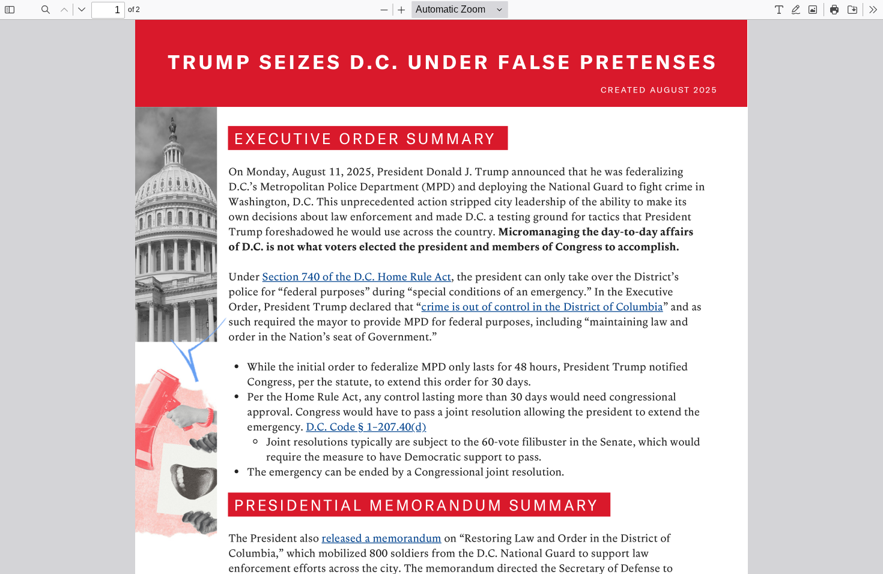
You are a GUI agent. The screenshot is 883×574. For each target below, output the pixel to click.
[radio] (779, 9)
